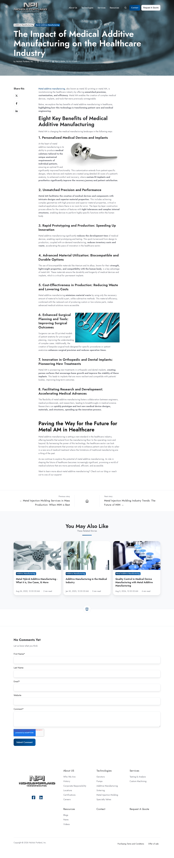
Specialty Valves (103, 799)
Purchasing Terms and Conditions (131, 843)
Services (101, 7)
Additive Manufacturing (23, 25)
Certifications (69, 794)
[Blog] (87, 501)
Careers (67, 799)
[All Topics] (63, 25)
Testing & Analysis (138, 776)
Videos (66, 824)
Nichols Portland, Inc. (24, 61)
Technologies (87, 7)
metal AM (45, 272)
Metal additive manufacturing (51, 88)
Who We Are (69, 776)
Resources (114, 7)
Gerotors (100, 776)
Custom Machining (138, 781)
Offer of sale (153, 843)
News (66, 819)
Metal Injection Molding (107, 794)
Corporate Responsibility (74, 785)
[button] (125, 8)
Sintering (100, 790)
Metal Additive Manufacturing (47, 25)
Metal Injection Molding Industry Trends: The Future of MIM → (129, 502)
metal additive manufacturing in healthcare (92, 104)
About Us (73, 7)
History (66, 781)
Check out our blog (99, 471)
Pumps (99, 781)
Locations (67, 790)
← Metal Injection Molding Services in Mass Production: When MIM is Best (45, 502)
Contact (134, 7)
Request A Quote (150, 7)
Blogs (65, 815)
